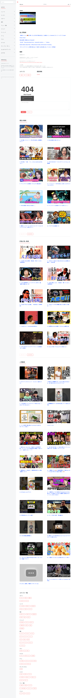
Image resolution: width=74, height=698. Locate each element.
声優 (25, 685)
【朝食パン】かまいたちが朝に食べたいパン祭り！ (59, 557)
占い (21, 642)
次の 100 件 (30, 354)
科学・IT (31, 622)
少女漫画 (33, 655)
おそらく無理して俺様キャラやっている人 (30, 583)
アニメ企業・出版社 (23, 688)
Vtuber (34, 688)
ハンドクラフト (22, 645)
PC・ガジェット (27, 633)
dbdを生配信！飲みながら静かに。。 (28, 205)
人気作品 (22, 685)
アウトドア (22, 633)
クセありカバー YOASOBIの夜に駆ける (29, 326)
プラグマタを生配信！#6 (54, 225)
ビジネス (27, 622)
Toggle (17, 2)
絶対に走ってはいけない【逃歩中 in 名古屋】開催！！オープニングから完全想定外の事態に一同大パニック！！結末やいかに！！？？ (31, 448)
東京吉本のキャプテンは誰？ (27, 515)
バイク (25, 642)
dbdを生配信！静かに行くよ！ (54, 140)
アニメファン (29, 688)
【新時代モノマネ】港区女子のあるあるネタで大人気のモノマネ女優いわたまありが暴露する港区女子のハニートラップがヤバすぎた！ (58, 493)
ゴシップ (30, 685)
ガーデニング (30, 642)
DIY (21, 636)
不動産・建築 (22, 625)
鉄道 (24, 639)
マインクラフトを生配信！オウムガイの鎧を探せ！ (31, 183)
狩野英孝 (38, 74)
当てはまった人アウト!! (26, 492)
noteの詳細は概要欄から (26, 535)
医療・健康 (22, 628)
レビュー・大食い (26, 650)
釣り (32, 633)
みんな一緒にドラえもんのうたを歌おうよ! (57, 346)
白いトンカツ (51, 425)
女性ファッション (27, 655)
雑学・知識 (22, 622)
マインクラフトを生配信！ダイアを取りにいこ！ (58, 205)
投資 (30, 625)
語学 (26, 625)
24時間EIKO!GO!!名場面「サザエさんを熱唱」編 (58, 326)
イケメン (22, 655)
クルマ (25, 636)
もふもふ (28, 693)
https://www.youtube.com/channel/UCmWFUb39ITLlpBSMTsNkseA (31, 62)
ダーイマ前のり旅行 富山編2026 (56, 515)
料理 (21, 650)
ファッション (29, 636)
